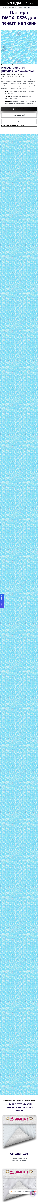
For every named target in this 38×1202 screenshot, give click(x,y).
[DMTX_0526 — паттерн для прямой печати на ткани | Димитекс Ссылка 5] (19, 121)
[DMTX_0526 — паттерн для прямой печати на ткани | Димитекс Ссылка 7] (19, 1185)
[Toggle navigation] (3, 3)
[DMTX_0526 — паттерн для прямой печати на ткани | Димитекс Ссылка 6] (19, 1132)
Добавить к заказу (19, 109)
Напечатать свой (19, 115)
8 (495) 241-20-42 (30, 2)
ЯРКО (11, 3)
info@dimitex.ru (31, 3)
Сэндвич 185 (19, 1153)
